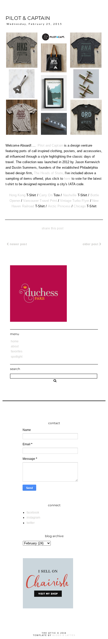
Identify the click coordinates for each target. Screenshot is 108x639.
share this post (53, 228)
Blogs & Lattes (63, 635)
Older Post (91, 244)
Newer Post (18, 244)
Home (15, 341)
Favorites (16, 351)
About (15, 346)
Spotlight (16, 356)
